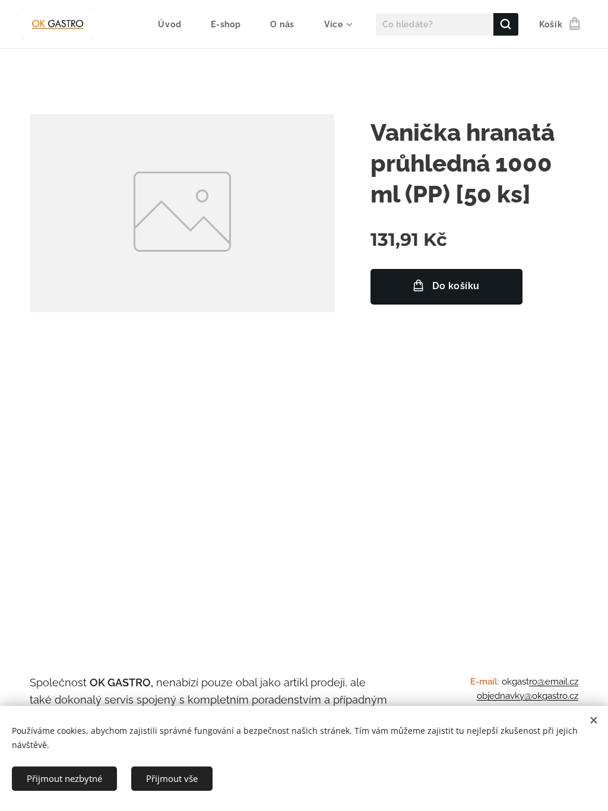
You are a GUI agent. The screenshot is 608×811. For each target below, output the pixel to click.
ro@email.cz (553, 681)
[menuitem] (175, 24)
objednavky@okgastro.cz (527, 695)
